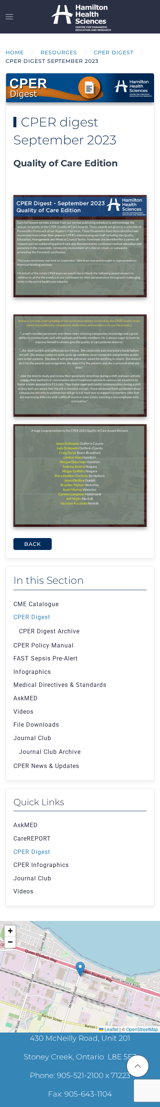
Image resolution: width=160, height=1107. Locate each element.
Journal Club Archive (50, 751)
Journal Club (32, 738)
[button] (9, 16)
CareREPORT (32, 838)
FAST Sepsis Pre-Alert (45, 658)
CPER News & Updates (46, 766)
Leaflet (110, 1029)
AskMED (25, 698)
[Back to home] (80, 16)
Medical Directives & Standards (59, 684)
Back (32, 544)
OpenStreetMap (142, 1029)
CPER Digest (31, 617)
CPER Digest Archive (49, 631)
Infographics (32, 671)
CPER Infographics (41, 864)
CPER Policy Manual (43, 645)
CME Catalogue (36, 604)
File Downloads (36, 724)
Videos (23, 711)
